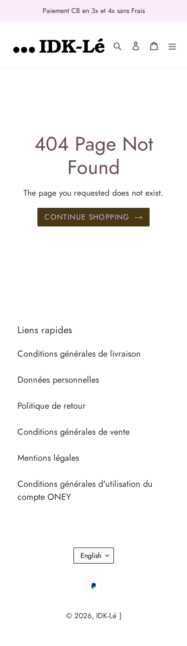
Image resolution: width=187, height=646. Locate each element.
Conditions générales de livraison (79, 354)
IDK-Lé (106, 615)
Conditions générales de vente (73, 432)
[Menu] (172, 45)
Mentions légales (48, 458)
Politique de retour (51, 406)
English (90, 556)
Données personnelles (58, 380)
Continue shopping (86, 217)
